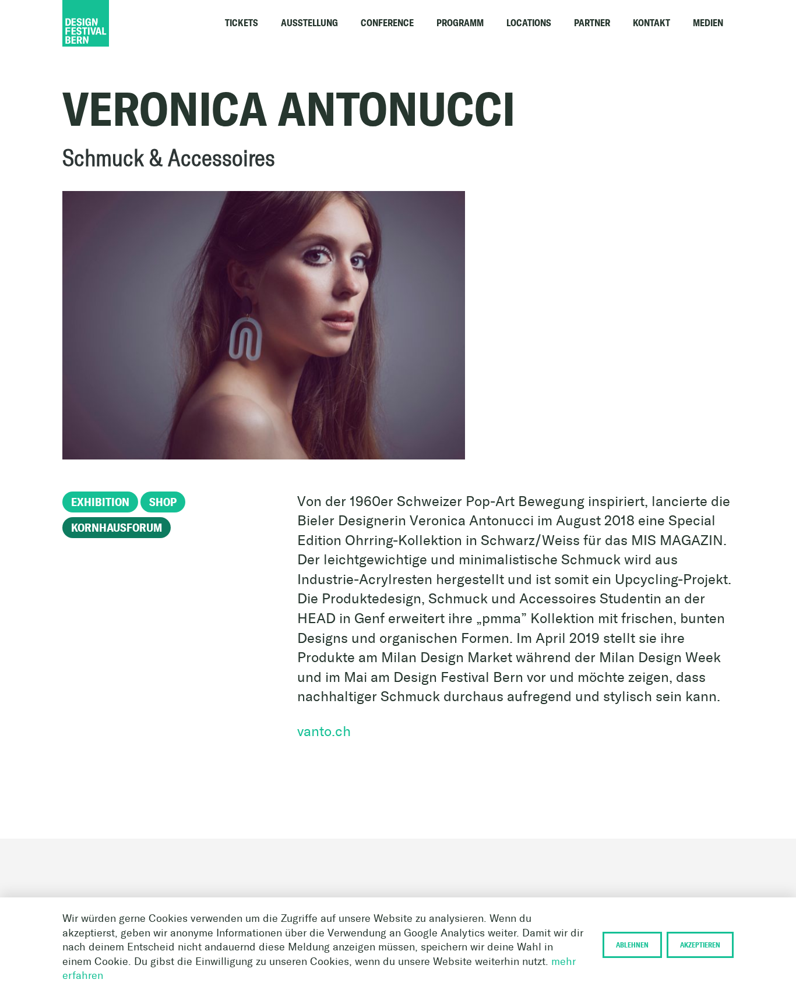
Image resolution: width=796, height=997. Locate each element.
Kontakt (651, 23)
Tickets (241, 23)
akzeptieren (700, 945)
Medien (708, 23)
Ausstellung (309, 23)
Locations (528, 23)
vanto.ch (324, 731)
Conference (387, 23)
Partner (592, 23)
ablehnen (632, 945)
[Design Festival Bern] (120, 23)
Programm (460, 23)
